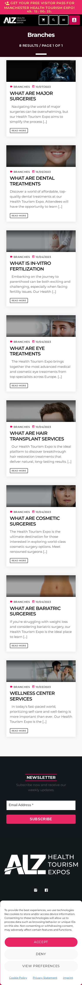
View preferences (41, 966)
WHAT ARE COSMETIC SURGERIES (35, 521)
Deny (41, 954)
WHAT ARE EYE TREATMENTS (27, 351)
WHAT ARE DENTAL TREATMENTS (32, 181)
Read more (19, 130)
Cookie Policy (18, 977)
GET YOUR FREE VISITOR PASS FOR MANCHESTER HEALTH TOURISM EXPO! (39, 7)
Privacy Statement (45, 977)
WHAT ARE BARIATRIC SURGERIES (35, 611)
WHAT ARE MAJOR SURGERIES (31, 96)
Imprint (68, 977)
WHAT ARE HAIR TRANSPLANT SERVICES (37, 436)
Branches (22, 86)
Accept (41, 942)
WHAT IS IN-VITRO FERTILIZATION (30, 266)
